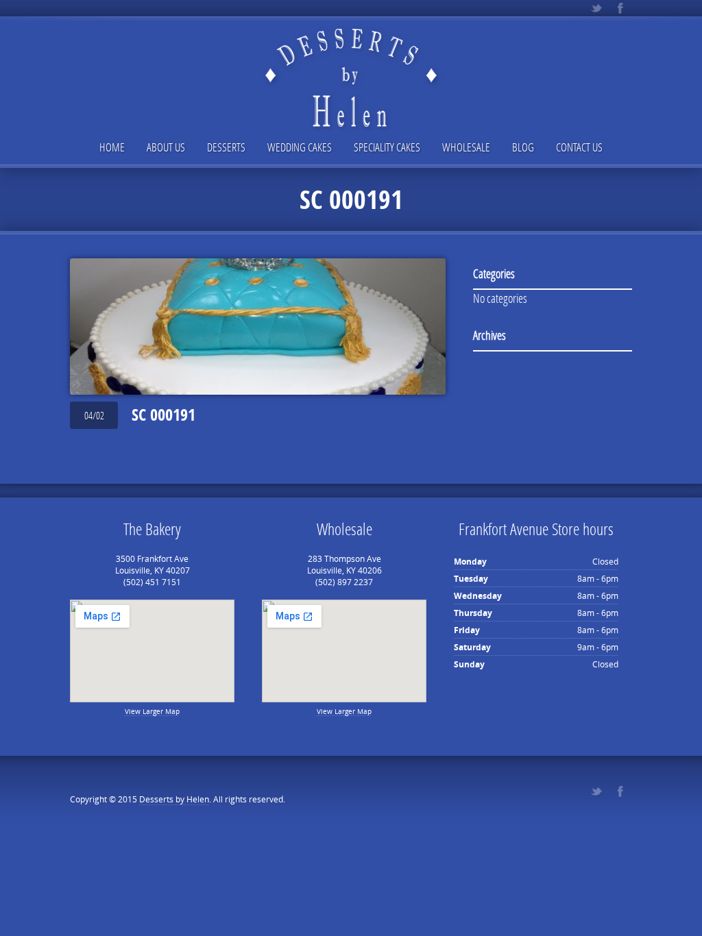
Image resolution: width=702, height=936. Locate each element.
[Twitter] (596, 8)
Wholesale (466, 147)
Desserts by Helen (174, 799)
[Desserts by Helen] (351, 66)
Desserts (226, 147)
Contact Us (579, 147)
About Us (166, 147)
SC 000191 (163, 415)
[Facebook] (620, 8)
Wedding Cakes (299, 147)
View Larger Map (152, 711)
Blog (523, 147)
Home (112, 147)
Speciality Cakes (387, 147)
